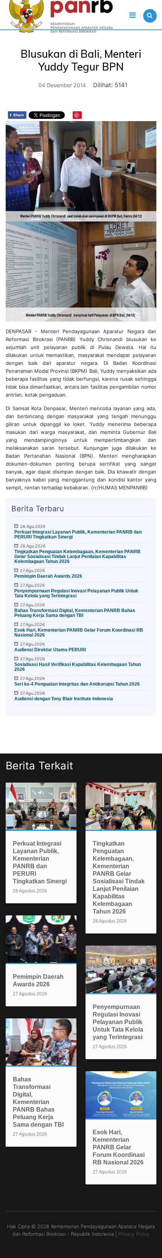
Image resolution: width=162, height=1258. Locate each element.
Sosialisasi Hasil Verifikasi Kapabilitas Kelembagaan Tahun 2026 (77, 667)
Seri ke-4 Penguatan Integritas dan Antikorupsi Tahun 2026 (77, 684)
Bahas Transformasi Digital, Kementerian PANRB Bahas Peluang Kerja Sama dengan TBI (74, 613)
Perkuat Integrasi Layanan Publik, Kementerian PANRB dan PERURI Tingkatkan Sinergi (78, 534)
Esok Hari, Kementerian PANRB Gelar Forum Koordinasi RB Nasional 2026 (78, 632)
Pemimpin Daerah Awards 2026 (48, 576)
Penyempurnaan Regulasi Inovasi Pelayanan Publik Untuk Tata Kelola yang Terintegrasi (76, 593)
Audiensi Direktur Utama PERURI (50, 649)
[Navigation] (132, 15)
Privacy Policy (134, 1234)
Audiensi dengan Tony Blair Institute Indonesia (63, 698)
